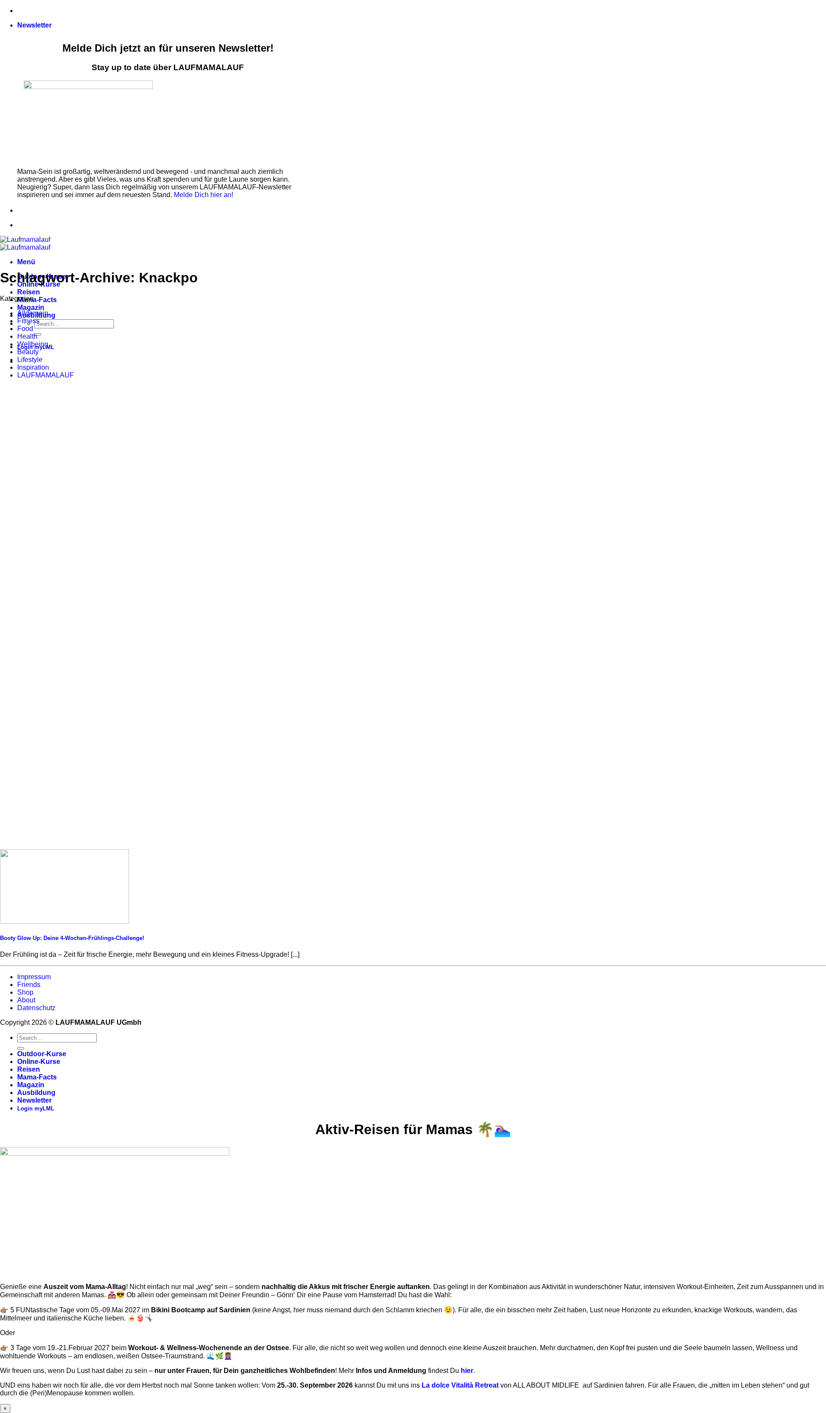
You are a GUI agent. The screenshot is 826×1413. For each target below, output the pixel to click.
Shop (25, 992)
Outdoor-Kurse (41, 1053)
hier (467, 1370)
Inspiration (33, 367)
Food (25, 328)
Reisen (28, 292)
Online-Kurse (38, 1061)
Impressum (34, 976)
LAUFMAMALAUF (45, 375)
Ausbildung (36, 1092)
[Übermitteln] (37, 334)
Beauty (28, 352)
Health (27, 336)
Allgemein (32, 313)
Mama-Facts (37, 299)
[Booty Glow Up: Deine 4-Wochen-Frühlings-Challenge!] (64, 921)
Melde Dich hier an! (203, 194)
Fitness (28, 321)
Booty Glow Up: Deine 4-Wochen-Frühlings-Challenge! (72, 938)
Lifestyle (30, 359)
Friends (28, 984)
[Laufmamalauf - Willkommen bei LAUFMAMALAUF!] (25, 243)
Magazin (30, 307)
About (26, 1000)
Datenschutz (36, 1007)
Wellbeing (32, 344)
